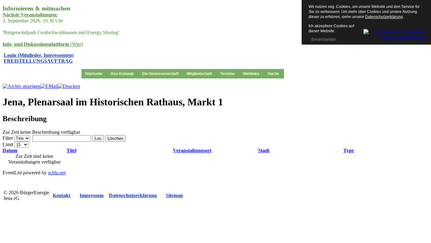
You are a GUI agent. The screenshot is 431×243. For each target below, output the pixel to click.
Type (348, 150)
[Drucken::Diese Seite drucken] (69, 86)
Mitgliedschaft (199, 74)
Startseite (94, 74)
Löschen (115, 138)
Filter (8, 138)
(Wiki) (43, 44)
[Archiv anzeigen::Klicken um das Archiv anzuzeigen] (21, 86)
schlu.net (57, 172)
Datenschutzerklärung (384, 17)
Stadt (263, 150)
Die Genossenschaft (160, 74)
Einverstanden (323, 39)
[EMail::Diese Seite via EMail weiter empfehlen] (49, 86)
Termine (227, 74)
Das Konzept (122, 74)
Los (98, 138)
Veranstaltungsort (192, 150)
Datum (10, 150)
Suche (273, 74)
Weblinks (251, 74)
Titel (71, 150)
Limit (8, 144)
